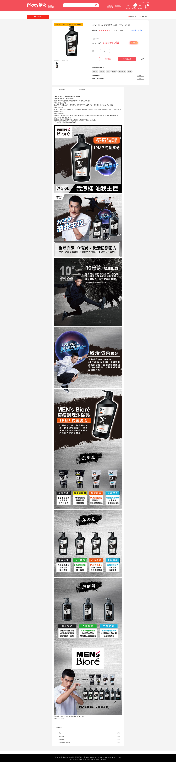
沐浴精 (95, 71)
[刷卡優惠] (132, 16)
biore (114, 71)
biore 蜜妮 (121, 71)
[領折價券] (143, 16)
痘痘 (108, 71)
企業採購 (110, 5)
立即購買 (108, 59)
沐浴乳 (102, 71)
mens (129, 71)
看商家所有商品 (137, 30)
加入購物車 (127, 59)
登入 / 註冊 (145, 2)
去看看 (139, 75)
